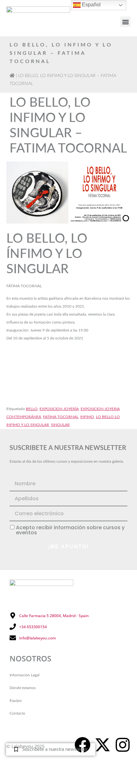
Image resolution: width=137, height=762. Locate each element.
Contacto (17, 713)
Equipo (16, 700)
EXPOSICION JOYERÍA (59, 409)
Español (91, 4)
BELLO (32, 409)
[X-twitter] (103, 745)
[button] (125, 22)
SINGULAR (60, 425)
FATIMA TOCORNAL (60, 417)
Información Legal (25, 675)
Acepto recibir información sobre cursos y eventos (70, 530)
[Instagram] (123, 745)
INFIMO (87, 417)
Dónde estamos (23, 688)
